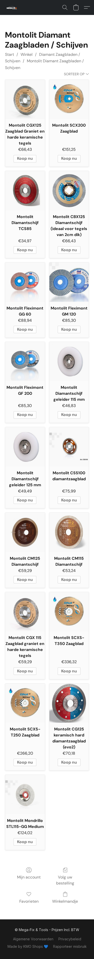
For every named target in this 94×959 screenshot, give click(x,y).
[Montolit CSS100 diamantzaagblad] (69, 447)
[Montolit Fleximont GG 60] (25, 282)
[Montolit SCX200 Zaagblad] (69, 99)
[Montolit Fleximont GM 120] (69, 282)
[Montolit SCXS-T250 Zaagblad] (25, 703)
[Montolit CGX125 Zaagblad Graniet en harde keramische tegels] (25, 99)
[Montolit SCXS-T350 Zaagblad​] (69, 612)
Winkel (27, 54)
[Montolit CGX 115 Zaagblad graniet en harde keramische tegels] (25, 612)
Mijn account (29, 877)
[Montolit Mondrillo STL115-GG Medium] (25, 794)
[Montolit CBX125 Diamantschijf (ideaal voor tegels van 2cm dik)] (69, 190)
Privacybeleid (69, 939)
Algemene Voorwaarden (33, 939)
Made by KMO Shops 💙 (28, 946)
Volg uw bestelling (65, 880)
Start (9, 54)
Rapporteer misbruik (70, 946)
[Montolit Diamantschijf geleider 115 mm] (69, 361)
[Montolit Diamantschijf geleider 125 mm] (25, 447)
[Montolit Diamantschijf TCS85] (25, 190)
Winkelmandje (65, 901)
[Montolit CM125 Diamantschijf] (25, 532)
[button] (12, 7)
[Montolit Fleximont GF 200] (25, 361)
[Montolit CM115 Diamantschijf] (69, 532)
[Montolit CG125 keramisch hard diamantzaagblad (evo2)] (69, 703)
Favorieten (29, 901)
